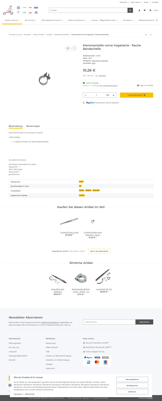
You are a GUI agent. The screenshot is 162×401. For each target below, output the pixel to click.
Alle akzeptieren (132, 379)
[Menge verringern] (85, 95)
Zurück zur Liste (16, 34)
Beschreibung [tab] (16, 126)
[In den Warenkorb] (11, 42)
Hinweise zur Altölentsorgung (57, 360)
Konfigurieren (132, 386)
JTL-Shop (150, 398)
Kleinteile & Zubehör (100, 61)
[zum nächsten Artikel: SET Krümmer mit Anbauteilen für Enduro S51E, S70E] (150, 34)
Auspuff (88, 190)
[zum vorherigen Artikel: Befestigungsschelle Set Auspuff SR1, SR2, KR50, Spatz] (145, 34)
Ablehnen (132, 392)
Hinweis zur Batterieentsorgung (58, 356)
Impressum (18, 394)
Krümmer (96, 190)
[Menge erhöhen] (113, 95)
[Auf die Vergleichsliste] (68, 48)
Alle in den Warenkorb (99, 251)
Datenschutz (30, 394)
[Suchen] (130, 10)
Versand (102, 75)
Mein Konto (135, 2)
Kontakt (155, 2)
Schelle (81, 190)
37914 (81, 181)
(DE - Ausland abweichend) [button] (108, 86)
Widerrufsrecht (52, 347)
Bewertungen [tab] (33, 126)
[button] (139, 10)
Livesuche (13, 351)
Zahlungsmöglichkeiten (18, 356)
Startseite (123, 2)
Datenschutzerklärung (50, 322)
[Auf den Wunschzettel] (74, 48)
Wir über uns (14, 347)
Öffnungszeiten (15, 343)
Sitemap (49, 364)
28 (80, 186)
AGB (47, 351)
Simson (81, 195)
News (146, 2)
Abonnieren (144, 322)
